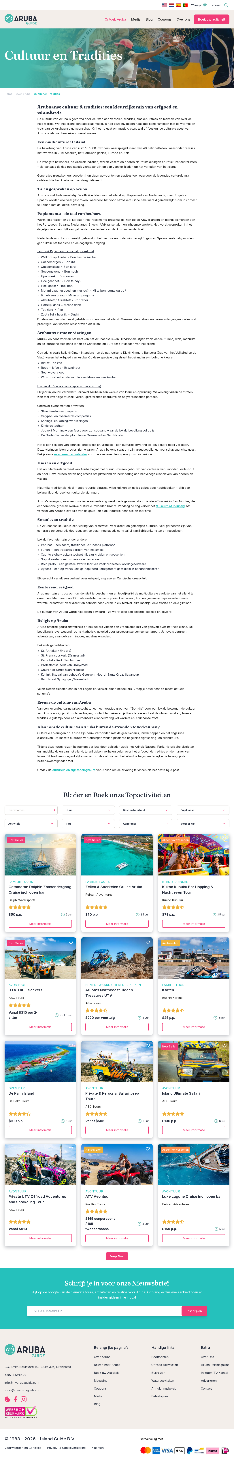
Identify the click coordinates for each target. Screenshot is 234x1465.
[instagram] (24, 1399)
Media (98, 1396)
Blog (97, 1404)
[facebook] (15, 1399)
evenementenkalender (70, 454)
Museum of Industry (170, 506)
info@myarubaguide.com (22, 1382)
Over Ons (207, 1357)
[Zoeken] (226, 5)
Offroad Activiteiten (164, 1365)
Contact (206, 1388)
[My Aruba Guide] (21, 19)
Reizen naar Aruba (107, 1365)
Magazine (100, 1380)
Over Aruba (23, 93)
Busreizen (158, 1373)
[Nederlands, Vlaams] (171, 5)
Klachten (97, 1448)
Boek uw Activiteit (106, 1373)
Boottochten (160, 1357)
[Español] (178, 5)
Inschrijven (194, 1311)
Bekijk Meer (117, 1256)
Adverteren (209, 1380)
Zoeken (216, 5)
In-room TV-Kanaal (214, 1373)
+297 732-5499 (15, 1375)
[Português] (185, 5)
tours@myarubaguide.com (23, 1390)
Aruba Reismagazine (215, 1365)
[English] (164, 5)
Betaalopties (159, 1396)
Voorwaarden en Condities (23, 1448)
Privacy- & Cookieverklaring (66, 1448)
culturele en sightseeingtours (73, 770)
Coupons (100, 1388)
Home (8, 93)
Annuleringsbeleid (163, 1388)
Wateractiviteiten (162, 1380)
